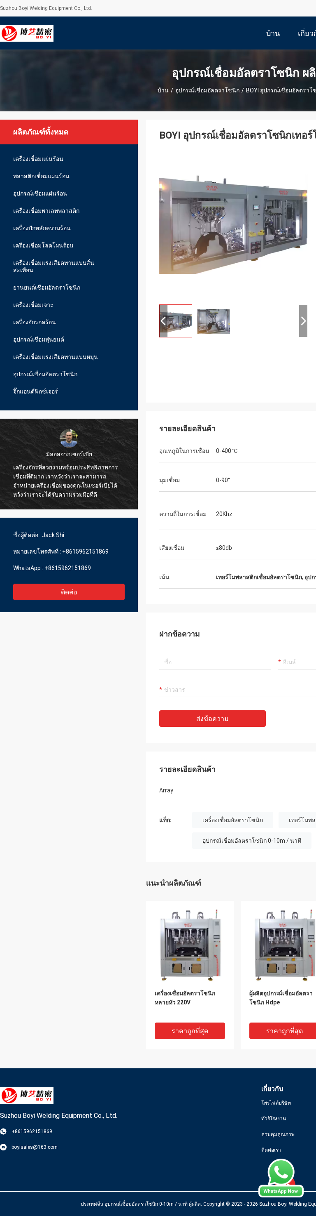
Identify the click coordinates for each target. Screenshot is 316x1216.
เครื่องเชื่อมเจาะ (33, 305)
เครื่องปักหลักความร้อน (42, 228)
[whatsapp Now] (281, 1195)
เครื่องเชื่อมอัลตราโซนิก (232, 820)
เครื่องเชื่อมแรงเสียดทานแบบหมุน (55, 356)
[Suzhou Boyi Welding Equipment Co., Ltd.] (26, 33)
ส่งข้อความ (212, 719)
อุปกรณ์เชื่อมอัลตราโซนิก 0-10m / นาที (251, 840)
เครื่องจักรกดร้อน (34, 322)
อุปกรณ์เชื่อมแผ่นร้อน (40, 193)
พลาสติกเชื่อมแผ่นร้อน (41, 176)
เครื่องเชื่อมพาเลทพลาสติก (46, 210)
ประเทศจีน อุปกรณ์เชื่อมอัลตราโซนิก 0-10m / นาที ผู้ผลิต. (142, 1204)
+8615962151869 (85, 551)
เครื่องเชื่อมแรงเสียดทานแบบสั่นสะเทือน (53, 266)
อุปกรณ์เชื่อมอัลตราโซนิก (207, 90)
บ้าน (163, 90)
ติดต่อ (69, 592)
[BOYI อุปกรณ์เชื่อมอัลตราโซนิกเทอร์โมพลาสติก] (233, 223)
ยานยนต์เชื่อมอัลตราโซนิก (46, 287)
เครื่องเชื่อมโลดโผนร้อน (43, 245)
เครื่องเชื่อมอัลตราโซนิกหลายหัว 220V (185, 998)
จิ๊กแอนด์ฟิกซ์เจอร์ (35, 391)
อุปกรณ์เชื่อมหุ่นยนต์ (38, 339)
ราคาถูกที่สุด (190, 1031)
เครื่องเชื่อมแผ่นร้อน (38, 159)
